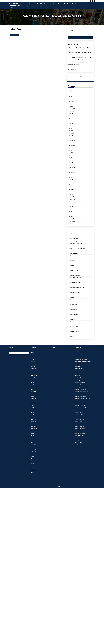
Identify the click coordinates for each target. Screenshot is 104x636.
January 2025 (71, 135)
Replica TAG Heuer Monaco (74, 333)
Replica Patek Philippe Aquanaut (74, 275)
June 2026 (71, 94)
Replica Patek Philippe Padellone (74, 292)
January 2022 (71, 218)
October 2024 (33, 400)
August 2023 (71, 174)
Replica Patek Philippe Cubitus (74, 280)
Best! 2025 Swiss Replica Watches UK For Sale (14, 5)
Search (70, 31)
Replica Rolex (26, 6)
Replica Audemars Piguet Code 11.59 (75, 241)
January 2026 (71, 106)
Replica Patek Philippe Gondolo (74, 282)
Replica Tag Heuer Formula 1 (74, 331)
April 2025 (70, 128)
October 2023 (71, 169)
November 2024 (72, 140)
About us (33, 6)
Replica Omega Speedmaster (74, 272)
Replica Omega (67, 3)
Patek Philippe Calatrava (73, 236)
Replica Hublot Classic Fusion (74, 260)
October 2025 (71, 113)
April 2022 (70, 211)
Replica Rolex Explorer (73, 304)
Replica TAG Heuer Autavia (74, 324)
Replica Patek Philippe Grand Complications (76, 285)
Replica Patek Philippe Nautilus (74, 289)
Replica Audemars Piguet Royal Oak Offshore (77, 248)
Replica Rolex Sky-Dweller (73, 311)
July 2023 (70, 177)
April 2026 (32, 359)
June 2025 (71, 123)
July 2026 (70, 91)
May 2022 (32, 463)
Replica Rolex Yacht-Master (74, 316)
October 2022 (71, 196)
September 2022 (72, 199)
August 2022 (71, 201)
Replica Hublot (59, 3)
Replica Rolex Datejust (73, 302)
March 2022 (71, 213)
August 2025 (71, 118)
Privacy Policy (40, 6)
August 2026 (71, 89)
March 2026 (71, 101)
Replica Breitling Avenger (73, 253)
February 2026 (71, 103)
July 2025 (32, 380)
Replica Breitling (51, 3)
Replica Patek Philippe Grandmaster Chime (76, 287)
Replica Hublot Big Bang (73, 258)
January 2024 (71, 162)
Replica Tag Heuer (48, 6)
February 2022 (71, 216)
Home (25, 3)
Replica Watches (32, 3)
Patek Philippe (74, 3)
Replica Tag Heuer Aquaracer (74, 321)
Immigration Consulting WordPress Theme (49, 486)
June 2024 (71, 152)
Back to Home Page (15, 35)
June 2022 (71, 206)
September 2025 (72, 116)
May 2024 (70, 155)
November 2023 (72, 167)
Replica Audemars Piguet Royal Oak (75, 243)
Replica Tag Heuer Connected (74, 329)
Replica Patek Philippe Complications (75, 277)
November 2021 (72, 223)
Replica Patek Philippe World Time (75, 294)
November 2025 (72, 111)
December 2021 (72, 221)
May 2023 (70, 182)
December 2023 (33, 421)
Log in (54, 350)
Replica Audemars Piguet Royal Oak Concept (77, 245)
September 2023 (72, 172)
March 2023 (71, 184)
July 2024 (70, 150)
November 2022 (72, 194)
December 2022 (72, 191)
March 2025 (71, 130)
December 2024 (72, 138)
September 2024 (72, 145)
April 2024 (70, 157)
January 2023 (71, 189)
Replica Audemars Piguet (41, 3)
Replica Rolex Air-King (73, 299)
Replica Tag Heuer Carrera (73, 326)
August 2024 (71, 147)
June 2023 (71, 179)
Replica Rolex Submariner (73, 314)
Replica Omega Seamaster (74, 270)
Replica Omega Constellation (74, 267)
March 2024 (71, 160)
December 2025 (72, 108)
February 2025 (71, 133)
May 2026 (70, 96)
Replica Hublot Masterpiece (74, 263)
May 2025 (70, 125)
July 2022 (70, 204)
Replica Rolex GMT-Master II (74, 307)
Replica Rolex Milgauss (73, 309)
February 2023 (33, 442)
